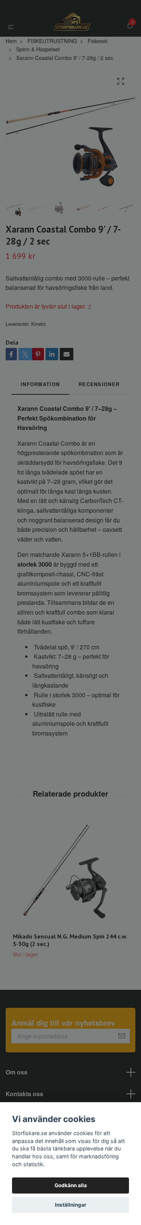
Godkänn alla (71, 1185)
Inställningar (70, 1205)
